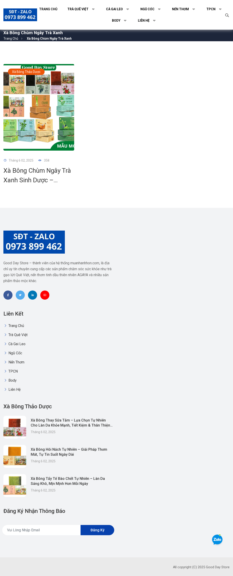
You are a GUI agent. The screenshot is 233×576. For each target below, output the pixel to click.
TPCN (210, 9)
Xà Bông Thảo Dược (26, 72)
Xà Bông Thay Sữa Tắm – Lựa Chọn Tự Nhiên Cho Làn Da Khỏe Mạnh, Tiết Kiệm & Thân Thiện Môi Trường (70, 425)
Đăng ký (97, 530)
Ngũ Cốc (147, 9)
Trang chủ (48, 9)
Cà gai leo (114, 9)
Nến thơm (180, 9)
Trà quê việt (78, 9)
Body (116, 20)
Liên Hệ (143, 20)
